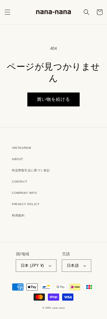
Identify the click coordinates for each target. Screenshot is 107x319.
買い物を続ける (53, 99)
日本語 (73, 265)
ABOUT (17, 159)
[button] (7, 12)
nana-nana (58, 307)
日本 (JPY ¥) (32, 265)
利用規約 (18, 215)
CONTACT (19, 181)
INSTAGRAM (21, 147)
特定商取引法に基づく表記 (31, 170)
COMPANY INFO (24, 192)
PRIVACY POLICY (26, 204)
